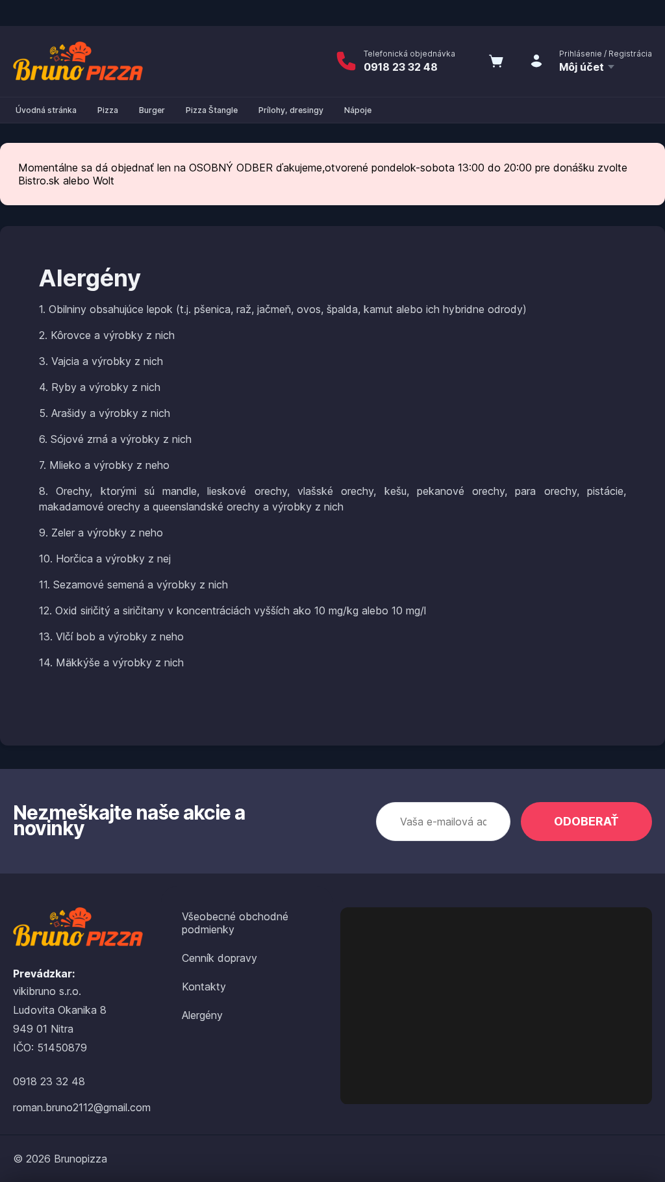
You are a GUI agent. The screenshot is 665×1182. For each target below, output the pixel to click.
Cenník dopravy (219, 957)
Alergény (202, 1015)
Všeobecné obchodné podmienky (235, 923)
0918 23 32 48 (401, 66)
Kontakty (204, 986)
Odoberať (586, 821)
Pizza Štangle (212, 110)
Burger (152, 110)
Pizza (107, 110)
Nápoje (357, 110)
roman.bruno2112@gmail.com (82, 1107)
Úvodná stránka (46, 110)
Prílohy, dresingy (290, 110)
